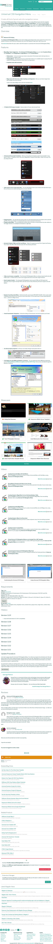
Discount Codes (17, 938)
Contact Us (3, 935)
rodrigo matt (19, 729)
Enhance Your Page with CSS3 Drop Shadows (12, 778)
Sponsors (3, 938)
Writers (2, 939)
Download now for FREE (45, 869)
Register (30, 1)
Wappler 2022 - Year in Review (9, 894)
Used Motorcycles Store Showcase (39, 439)
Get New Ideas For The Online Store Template (13, 770)
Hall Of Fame (3, 941)
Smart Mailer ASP (6, 845)
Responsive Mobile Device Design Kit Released (13, 806)
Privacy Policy (30, 936)
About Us (3, 934)
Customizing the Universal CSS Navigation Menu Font (17, 580)
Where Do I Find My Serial (45, 939)
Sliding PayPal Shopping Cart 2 (9, 833)
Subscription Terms (31, 935)
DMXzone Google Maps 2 (8, 816)
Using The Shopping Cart (45, 934)
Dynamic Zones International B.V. (27, 943)
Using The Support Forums (46, 938)
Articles (16, 8)
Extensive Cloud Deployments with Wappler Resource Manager (17, 910)
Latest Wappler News (8, 886)
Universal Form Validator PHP (9, 828)
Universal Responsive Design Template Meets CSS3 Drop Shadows (18, 774)
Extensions (22, 8)
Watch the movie (42, 479)
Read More (4, 897)
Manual (34, 14)
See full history (5, 669)
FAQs (39, 14)
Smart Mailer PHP (6, 841)
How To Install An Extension (46, 941)
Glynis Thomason (20, 697)
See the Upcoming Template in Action (11, 794)
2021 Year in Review (6, 922)
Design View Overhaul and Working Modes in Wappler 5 (15, 914)
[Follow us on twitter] (6, 930)
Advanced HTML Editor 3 (8, 853)
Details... (9, 603)
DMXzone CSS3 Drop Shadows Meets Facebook (13, 782)
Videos (42, 8)
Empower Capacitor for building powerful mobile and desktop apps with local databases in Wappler (25, 900)
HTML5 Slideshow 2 (7, 820)
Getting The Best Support (45, 936)
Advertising (3, 936)
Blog (12, 8)
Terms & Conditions (31, 934)
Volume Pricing (17, 936)
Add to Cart (8, 757)
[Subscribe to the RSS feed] (8, 930)
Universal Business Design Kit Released (11, 790)
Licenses (29, 939)
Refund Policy (30, 938)
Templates (29, 8)
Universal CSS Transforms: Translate (10, 837)
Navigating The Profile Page (46, 935)
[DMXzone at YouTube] (4, 930)
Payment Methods (18, 934)
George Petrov (8, 674)
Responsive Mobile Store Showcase (40, 458)
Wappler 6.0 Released (7, 890)
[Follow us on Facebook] (1, 930)
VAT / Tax (16, 935)
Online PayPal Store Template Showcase (14, 458)
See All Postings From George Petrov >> (41, 686)
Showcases (36, 8)
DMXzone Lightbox (20, 361)
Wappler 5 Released (6, 906)
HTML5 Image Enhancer (7, 849)
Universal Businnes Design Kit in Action (11, 786)
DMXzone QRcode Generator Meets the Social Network (15, 798)
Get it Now (48, 881)
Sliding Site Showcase (10, 419)
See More (26, 463)
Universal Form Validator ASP (9, 824)
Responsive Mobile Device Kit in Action (11, 802)
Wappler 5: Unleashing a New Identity (11, 918)
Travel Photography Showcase (12, 439)
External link (8, 591)
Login (36, 1)
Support (44, 14)
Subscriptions (48, 8)
